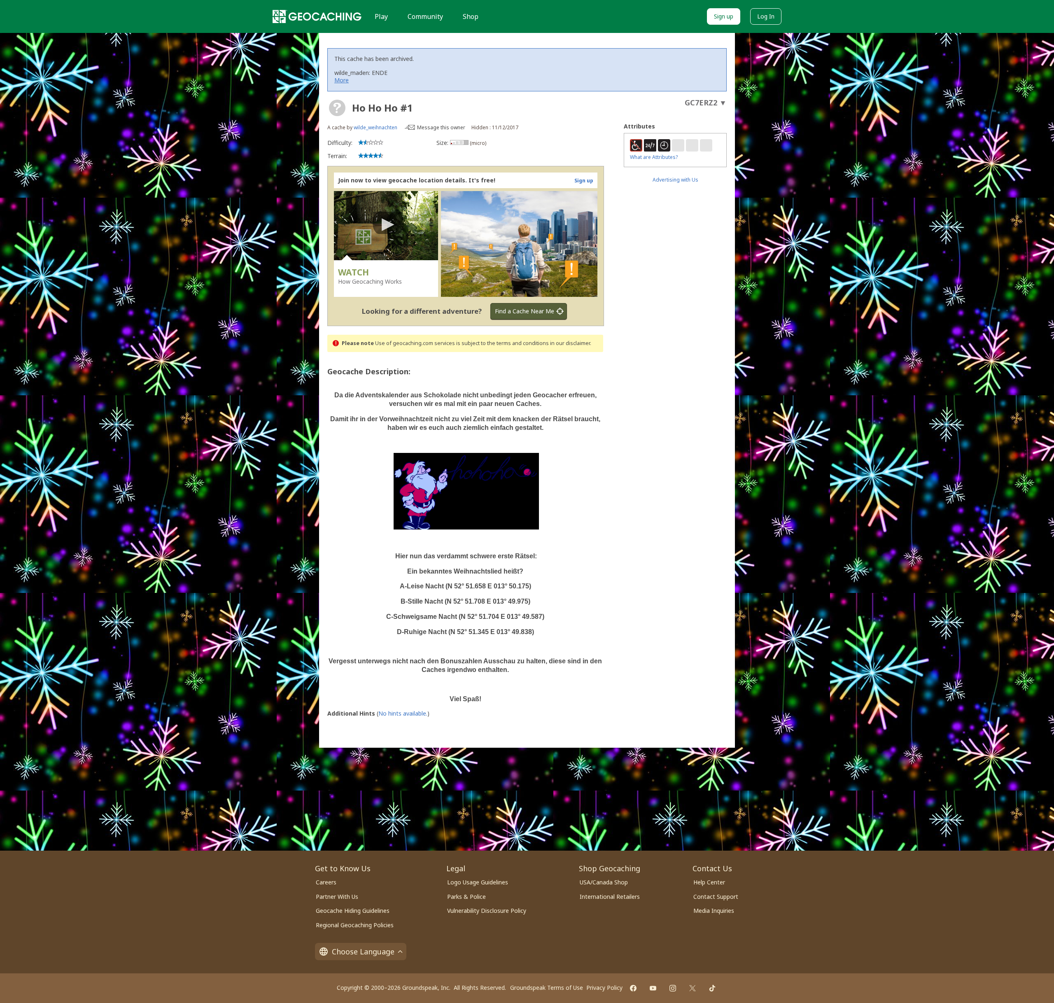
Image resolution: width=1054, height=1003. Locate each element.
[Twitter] (692, 988)
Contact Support (715, 896)
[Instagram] (673, 988)
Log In (765, 16)
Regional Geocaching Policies (355, 925)
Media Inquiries (713, 910)
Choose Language (363, 951)
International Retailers (610, 896)
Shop (470, 16)
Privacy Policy (604, 987)
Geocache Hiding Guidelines (352, 910)
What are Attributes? (654, 157)
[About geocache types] (337, 108)
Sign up (723, 16)
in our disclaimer (570, 343)
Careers (326, 882)
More (341, 80)
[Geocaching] (317, 16)
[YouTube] (653, 988)
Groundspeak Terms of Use (546, 987)
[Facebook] (633, 988)
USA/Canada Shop (604, 882)
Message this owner (441, 127)
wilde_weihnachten (375, 127)
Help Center (709, 882)
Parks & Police (466, 896)
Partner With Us (337, 896)
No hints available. (402, 713)
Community (425, 16)
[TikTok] (712, 988)
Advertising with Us (675, 179)
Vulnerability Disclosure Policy (486, 910)
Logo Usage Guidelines (477, 882)
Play (381, 16)
